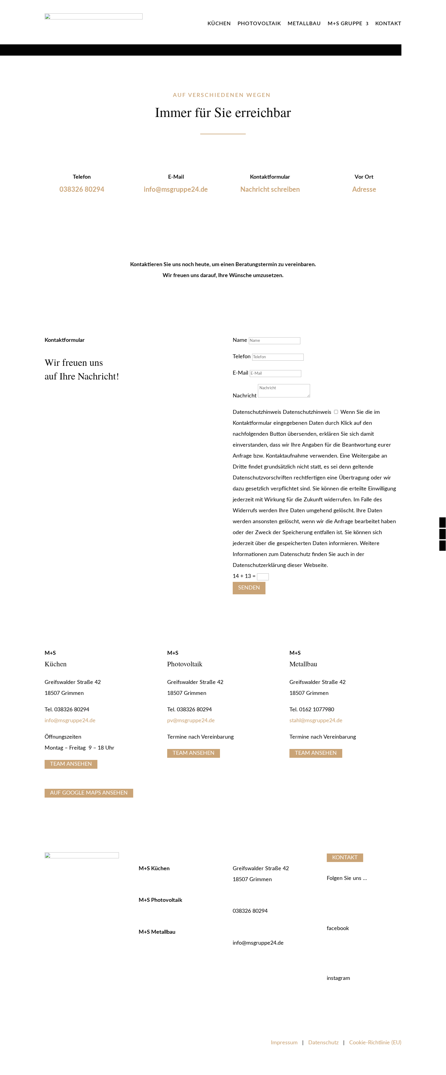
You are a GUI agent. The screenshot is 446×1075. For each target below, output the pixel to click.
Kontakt (388, 23)
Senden (249, 588)
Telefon (242, 356)
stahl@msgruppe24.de (316, 720)
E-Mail (240, 373)
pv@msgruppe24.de (191, 720)
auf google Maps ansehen (89, 793)
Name (240, 340)
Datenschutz (323, 1043)
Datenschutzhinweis (257, 412)
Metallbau (304, 23)
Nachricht (244, 396)
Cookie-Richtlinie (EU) (375, 1043)
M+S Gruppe (345, 23)
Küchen (219, 23)
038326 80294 (81, 189)
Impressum (284, 1043)
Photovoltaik (259, 23)
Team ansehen (71, 764)
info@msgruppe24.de (70, 720)
